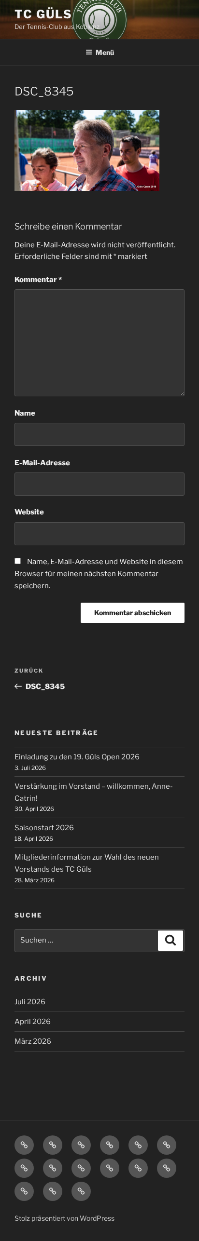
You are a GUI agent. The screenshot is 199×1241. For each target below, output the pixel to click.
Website (29, 512)
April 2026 (32, 1021)
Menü (105, 52)
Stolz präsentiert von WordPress (64, 1218)
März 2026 (32, 1041)
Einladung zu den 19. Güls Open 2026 (77, 757)
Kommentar (38, 279)
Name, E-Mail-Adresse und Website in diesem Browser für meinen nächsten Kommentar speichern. (98, 573)
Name (24, 413)
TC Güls (43, 14)
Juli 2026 (29, 1002)
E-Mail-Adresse (42, 463)
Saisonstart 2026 (44, 827)
